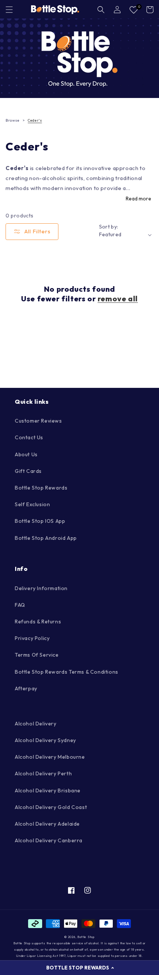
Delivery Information (41, 588)
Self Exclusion (32, 504)
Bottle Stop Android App (46, 538)
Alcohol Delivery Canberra (48, 840)
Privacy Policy (32, 638)
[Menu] (9, 9)
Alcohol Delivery (36, 723)
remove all (118, 298)
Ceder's (35, 120)
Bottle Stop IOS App (40, 521)
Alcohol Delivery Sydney (45, 740)
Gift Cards (28, 471)
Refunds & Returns (38, 621)
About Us (26, 454)
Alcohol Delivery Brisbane (48, 790)
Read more (138, 198)
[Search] (101, 9)
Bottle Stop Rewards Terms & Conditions (66, 671)
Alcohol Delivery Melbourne (50, 757)
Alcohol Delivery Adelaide (47, 823)
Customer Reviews (38, 420)
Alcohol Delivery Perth (43, 773)
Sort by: (108, 226)
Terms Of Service (37, 654)
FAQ (20, 605)
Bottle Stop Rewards (41, 487)
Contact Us (29, 437)
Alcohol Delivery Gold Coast (51, 807)
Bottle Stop (86, 937)
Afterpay (26, 688)
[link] (79, 58)
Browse (13, 120)
